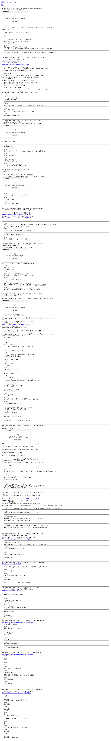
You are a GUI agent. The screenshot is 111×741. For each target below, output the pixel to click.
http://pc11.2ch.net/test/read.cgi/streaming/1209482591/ (16, 693)
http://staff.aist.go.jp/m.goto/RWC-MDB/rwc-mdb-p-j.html (17, 539)
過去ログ (3, 5)
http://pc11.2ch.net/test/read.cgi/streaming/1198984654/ (16, 217)
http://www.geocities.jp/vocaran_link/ (12, 61)
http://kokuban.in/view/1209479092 (11, 564)
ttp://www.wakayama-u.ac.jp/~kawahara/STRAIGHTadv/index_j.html (20, 498)
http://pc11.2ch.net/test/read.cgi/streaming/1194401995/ (16, 214)
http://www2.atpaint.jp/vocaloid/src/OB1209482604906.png (17, 654)
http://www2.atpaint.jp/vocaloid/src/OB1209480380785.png (17, 622)
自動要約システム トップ (8, 2)
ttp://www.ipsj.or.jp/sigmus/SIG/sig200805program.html (16, 324)
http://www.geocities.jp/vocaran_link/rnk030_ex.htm (15, 64)
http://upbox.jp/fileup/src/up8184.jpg (11, 590)
